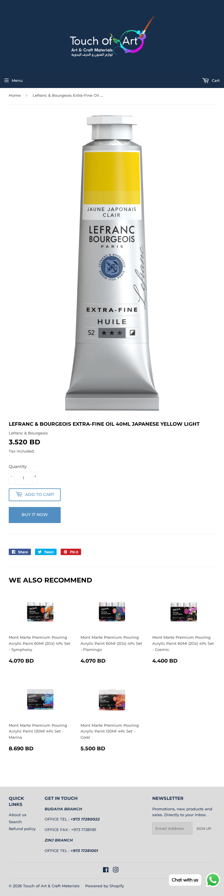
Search (15, 821)
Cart (215, 80)
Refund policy (22, 828)
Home (15, 95)
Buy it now (35, 514)
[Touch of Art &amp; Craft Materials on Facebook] (106, 870)
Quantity (18, 466)
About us (18, 814)
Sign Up (204, 828)
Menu (17, 80)
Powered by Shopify (104, 885)
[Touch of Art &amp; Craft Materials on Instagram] (116, 870)
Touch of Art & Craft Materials (51, 885)
